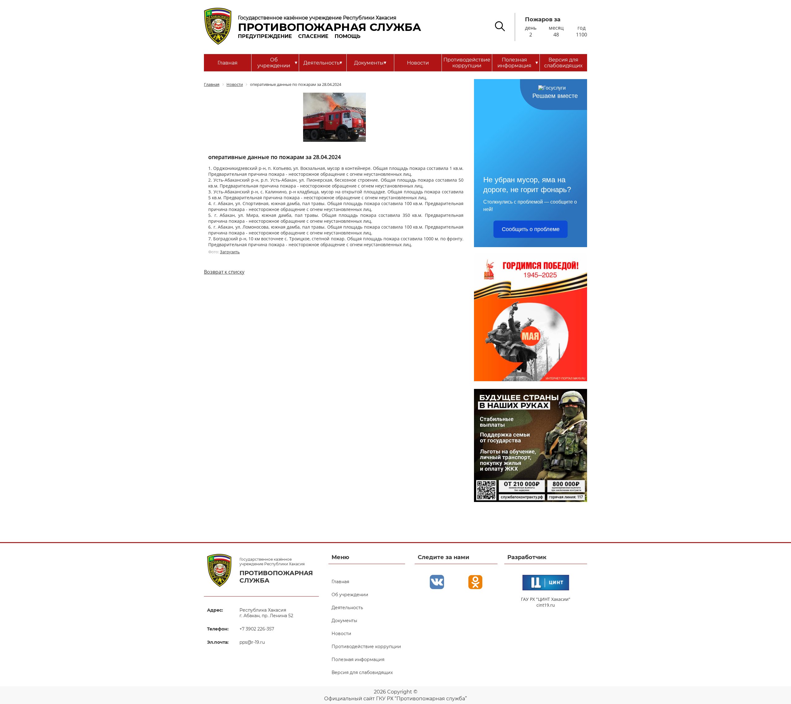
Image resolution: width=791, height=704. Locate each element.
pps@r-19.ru (252, 642)
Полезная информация (517, 63)
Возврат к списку (224, 271)
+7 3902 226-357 (256, 629)
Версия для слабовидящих (563, 63)
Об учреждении (277, 63)
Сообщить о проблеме (531, 229)
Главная (228, 63)
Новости (418, 63)
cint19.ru (545, 605)
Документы (370, 63)
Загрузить (230, 252)
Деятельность (322, 63)
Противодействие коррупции (466, 63)
